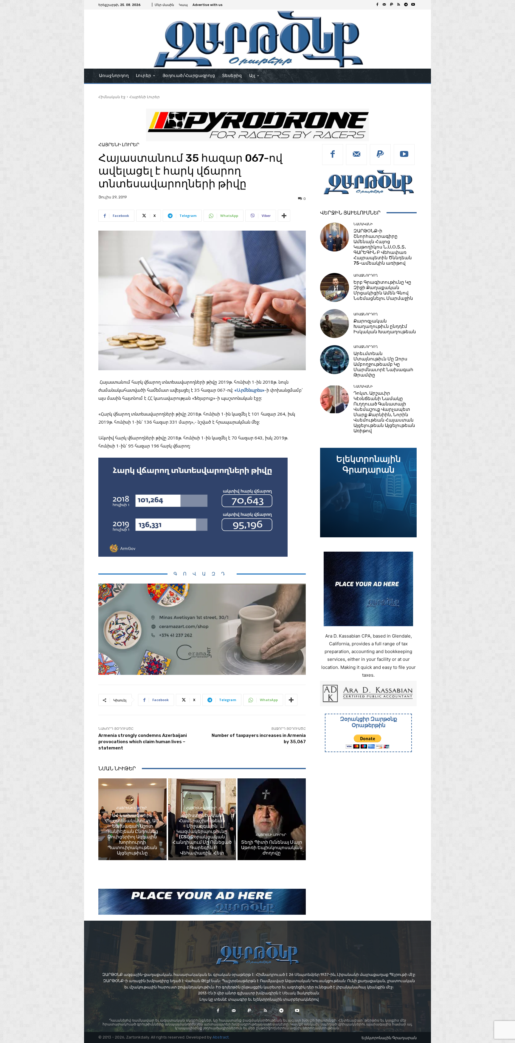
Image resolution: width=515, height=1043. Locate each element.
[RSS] (398, 4)
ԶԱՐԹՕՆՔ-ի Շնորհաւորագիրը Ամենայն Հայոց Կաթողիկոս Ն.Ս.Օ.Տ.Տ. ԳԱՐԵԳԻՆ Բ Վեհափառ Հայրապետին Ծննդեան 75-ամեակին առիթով (382, 247)
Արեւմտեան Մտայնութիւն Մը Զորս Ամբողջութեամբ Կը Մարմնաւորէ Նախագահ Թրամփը (383, 364)
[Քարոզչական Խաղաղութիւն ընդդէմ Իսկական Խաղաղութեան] (334, 323)
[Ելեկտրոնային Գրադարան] (368, 492)
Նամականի (363, 224)
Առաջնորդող (365, 275)
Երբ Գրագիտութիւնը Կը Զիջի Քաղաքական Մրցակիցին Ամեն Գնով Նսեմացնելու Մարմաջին (383, 290)
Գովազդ (202, 574)
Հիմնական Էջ (111, 96)
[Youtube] (413, 4)
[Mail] (384, 4)
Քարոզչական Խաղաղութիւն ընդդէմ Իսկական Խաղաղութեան (384, 326)
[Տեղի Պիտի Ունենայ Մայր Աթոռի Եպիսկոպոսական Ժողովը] (272, 819)
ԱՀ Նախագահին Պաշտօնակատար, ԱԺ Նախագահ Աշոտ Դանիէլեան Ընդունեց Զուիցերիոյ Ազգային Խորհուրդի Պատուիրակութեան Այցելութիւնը (132, 834)
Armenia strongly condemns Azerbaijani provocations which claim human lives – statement (142, 742)
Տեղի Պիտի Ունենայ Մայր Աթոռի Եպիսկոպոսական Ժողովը (272, 848)
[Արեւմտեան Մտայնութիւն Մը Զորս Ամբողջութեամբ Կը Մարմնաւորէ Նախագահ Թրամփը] (334, 359)
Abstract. (220, 1037)
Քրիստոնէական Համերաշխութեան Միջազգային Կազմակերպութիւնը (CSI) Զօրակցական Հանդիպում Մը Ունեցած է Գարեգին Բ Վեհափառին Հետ (202, 834)
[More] (284, 216)
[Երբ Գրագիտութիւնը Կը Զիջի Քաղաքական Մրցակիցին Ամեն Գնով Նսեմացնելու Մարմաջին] (334, 287)
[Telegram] (405, 4)
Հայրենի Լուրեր (144, 96)
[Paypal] (391, 4)
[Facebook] (377, 4)
